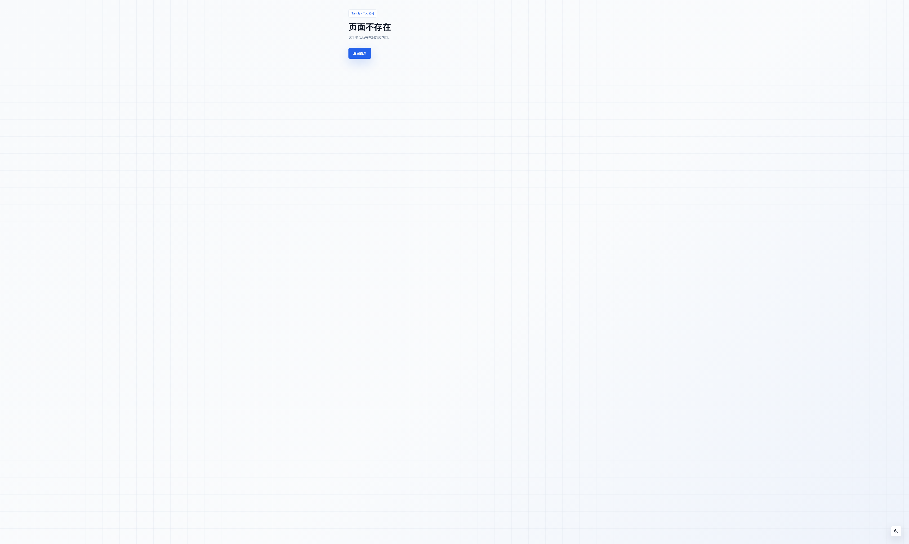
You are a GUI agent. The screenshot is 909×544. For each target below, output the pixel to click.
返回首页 (359, 53)
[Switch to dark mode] (896, 531)
